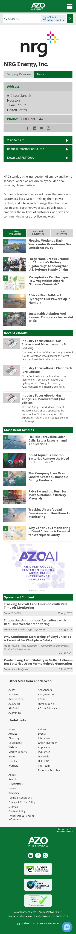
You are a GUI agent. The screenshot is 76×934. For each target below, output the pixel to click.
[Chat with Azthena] (67, 927)
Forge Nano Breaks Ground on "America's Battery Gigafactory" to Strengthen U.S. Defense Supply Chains (48, 264)
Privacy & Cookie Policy (21, 802)
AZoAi (41, 699)
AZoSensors (45, 690)
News (11, 729)
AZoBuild (13, 708)
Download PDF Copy (20, 158)
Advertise (14, 793)
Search (12, 779)
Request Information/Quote (25, 149)
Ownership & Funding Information (21, 817)
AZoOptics (14, 703)
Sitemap (13, 806)
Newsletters (15, 784)
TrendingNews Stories (14, 232)
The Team (44, 765)
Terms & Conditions (20, 797)
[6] (14, 532)
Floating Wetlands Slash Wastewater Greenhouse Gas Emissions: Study (49, 244)
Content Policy (16, 811)
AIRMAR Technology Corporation (28, 629)
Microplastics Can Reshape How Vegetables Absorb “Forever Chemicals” (48, 280)
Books (11, 756)
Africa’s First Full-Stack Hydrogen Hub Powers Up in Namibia (49, 298)
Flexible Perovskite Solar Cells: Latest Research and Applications (47, 440)
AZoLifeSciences (47, 708)
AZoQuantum (46, 694)
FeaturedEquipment (38, 232)
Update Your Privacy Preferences (40, 923)
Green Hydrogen (47, 742)
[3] (14, 282)
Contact (12, 788)
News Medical (46, 703)
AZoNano (13, 694)
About (12, 774)
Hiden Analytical (19, 669)
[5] (14, 318)
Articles (12, 733)
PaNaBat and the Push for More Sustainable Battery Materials (47, 495)
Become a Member (49, 770)
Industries (44, 752)
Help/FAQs (44, 761)
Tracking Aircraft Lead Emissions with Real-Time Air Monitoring (49, 513)
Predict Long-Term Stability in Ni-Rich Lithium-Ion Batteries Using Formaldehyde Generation (38, 662)
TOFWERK (15, 613)
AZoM (11, 690)
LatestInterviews (61, 232)
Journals (13, 765)
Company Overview (19, 74)
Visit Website (15, 140)
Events (42, 733)
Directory (13, 738)
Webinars (14, 747)
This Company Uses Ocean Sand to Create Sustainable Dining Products (48, 476)
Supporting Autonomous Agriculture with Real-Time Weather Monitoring (35, 622)
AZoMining (14, 712)
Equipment (15, 742)
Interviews (44, 738)
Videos (42, 729)
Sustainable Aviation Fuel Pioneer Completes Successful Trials (50, 317)
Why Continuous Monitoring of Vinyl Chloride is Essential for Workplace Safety (49, 531)
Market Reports (17, 752)
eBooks (12, 761)
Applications (45, 747)
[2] (14, 263)
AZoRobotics (15, 699)
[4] (14, 300)
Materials (43, 756)
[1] (14, 245)
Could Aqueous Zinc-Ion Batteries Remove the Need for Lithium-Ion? (48, 458)
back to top (63, 829)
